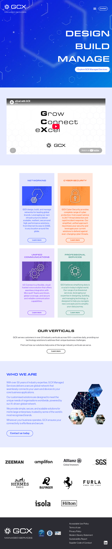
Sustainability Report (78, 539)
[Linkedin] (106, 543)
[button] (95, 8)
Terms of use (75, 527)
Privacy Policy (75, 531)
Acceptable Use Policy (79, 523)
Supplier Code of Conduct (80, 542)
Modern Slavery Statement (81, 535)
